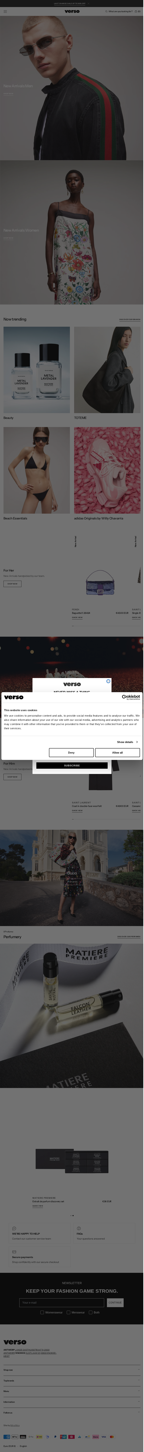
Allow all (117, 752)
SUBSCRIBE (71, 765)
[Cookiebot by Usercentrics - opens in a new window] (124, 697)
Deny (71, 752)
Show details (125, 742)
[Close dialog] (107, 681)
